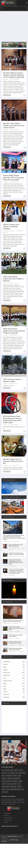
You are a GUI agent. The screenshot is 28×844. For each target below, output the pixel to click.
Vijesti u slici (14, 694)
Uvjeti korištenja (8, 820)
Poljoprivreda (13, 548)
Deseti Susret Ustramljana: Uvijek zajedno (16, 635)
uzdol (3, 792)
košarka (15, 775)
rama (19, 783)
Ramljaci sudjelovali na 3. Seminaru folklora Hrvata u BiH (13, 461)
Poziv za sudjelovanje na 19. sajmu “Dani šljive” (16, 545)
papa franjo (15, 781)
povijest (3, 783)
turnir (22, 789)
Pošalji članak (7, 813)
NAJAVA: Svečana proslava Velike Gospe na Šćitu (15, 649)
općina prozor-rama (6, 781)
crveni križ (6, 770)
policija (20, 781)
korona (3, 775)
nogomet (10, 778)
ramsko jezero (13, 786)
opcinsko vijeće (16, 778)
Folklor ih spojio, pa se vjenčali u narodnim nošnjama (11, 226)
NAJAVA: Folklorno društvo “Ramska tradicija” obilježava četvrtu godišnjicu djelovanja (13, 75)
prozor (8, 783)
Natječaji (6, 541)
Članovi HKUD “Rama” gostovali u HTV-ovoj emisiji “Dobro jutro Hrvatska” (13, 178)
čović (7, 792)
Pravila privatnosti (8, 817)
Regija (14, 683)
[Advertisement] (14, 27)
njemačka (4, 778)
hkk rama (20, 770)
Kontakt (6, 822)
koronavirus (9, 775)
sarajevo (4, 789)
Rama (5, 283)
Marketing (6, 815)
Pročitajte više (7, 95)
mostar (19, 775)
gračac (15, 770)
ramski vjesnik (5, 786)
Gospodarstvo (14, 661)
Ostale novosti (11, 230)
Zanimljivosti (14, 697)
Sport (14, 686)
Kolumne (14, 664)
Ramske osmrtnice (14, 680)
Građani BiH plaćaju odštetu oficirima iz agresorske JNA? (16, 553)
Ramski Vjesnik (12, 836)
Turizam (14, 691)
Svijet (14, 689)
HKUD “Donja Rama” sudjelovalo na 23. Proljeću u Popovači (13, 279)
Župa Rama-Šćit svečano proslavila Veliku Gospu (15, 642)
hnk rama (4, 772)
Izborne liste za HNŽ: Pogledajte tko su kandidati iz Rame (16, 628)
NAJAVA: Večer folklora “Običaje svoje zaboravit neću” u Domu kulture (13, 125)
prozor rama (14, 783)
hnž (8, 772)
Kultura (6, 79)
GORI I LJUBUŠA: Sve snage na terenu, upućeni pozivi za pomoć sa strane (13, 621)
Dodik (11, 770)
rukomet (19, 786)
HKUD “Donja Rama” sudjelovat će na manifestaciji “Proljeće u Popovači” (14, 331)
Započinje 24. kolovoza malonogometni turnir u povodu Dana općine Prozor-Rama (16, 562)
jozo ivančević (22, 772)
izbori (16, 772)
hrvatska (12, 772)
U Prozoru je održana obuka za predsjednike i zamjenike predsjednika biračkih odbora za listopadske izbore (16, 571)
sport (8, 789)
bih (2, 770)
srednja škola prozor (15, 789)
